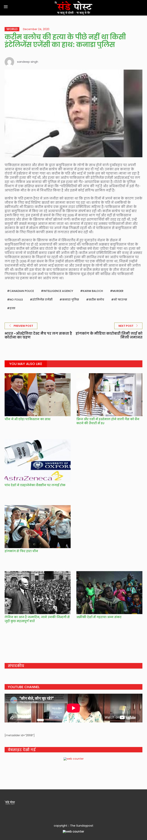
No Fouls (16, 299)
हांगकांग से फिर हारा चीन (21, 551)
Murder (118, 291)
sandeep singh (27, 62)
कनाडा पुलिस (70, 299)
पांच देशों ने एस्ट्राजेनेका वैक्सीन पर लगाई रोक (35, 485)
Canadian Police (22, 291)
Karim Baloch (93, 291)
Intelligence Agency (58, 291)
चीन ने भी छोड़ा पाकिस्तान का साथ (27, 419)
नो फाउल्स (120, 299)
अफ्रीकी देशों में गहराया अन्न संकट (99, 617)
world (12, 29)
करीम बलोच (96, 299)
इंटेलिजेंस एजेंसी (42, 299)
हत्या (12, 308)
